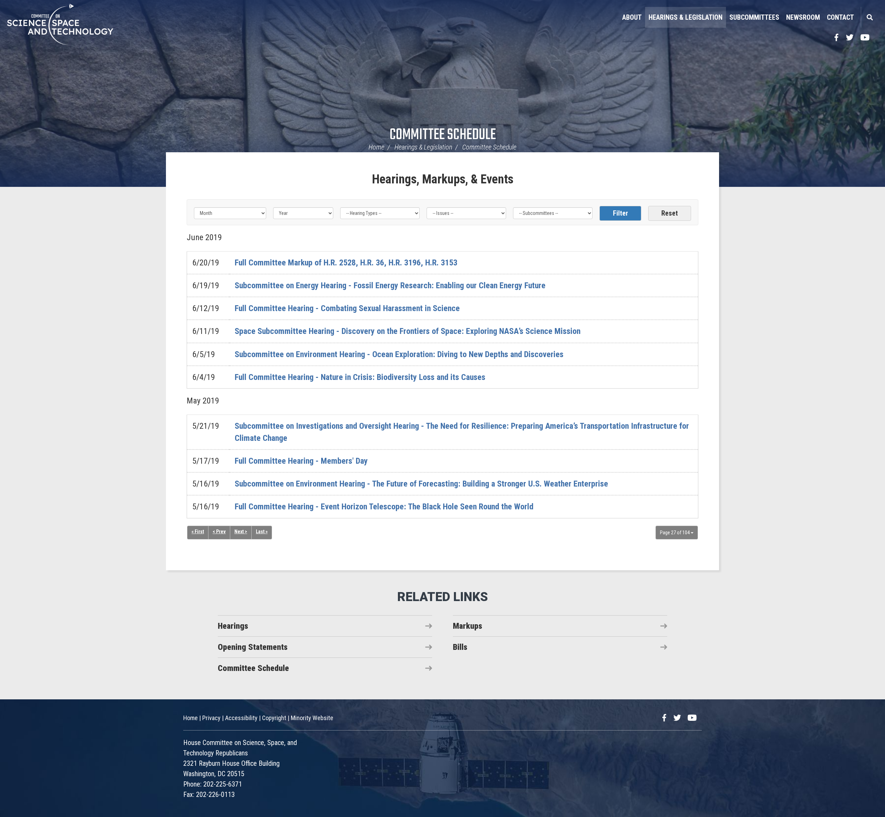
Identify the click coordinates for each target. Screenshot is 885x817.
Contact (840, 17)
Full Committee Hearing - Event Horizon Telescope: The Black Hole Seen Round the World (384, 506)
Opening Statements (253, 647)
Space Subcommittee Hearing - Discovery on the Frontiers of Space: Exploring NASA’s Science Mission (407, 331)
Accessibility (241, 717)
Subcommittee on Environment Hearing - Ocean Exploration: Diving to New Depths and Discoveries (399, 354)
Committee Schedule (443, 135)
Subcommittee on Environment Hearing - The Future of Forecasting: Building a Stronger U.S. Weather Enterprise (421, 484)
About (632, 17)
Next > (240, 531)
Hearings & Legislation (686, 17)
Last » (262, 531)
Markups (467, 626)
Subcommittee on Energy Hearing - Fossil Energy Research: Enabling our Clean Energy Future (390, 285)
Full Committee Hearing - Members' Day (301, 461)
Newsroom (803, 17)
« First (198, 531)
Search (869, 17)
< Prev (219, 531)
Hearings (233, 626)
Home (376, 147)
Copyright (274, 717)
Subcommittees (754, 17)
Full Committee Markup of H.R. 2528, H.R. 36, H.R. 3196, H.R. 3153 (346, 262)
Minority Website (312, 717)
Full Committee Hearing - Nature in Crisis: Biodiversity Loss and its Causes (360, 377)
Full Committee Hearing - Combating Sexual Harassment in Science (347, 308)
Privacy (211, 717)
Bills (460, 647)
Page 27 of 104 (675, 532)
